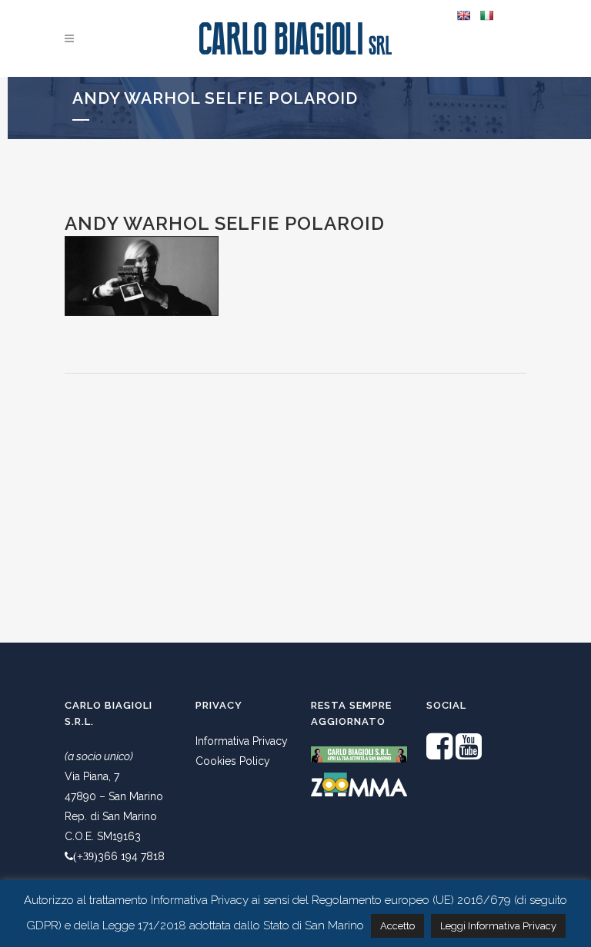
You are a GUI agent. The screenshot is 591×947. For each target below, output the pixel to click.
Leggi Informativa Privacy (498, 926)
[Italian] (486, 15)
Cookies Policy (232, 761)
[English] (463, 15)
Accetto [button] (397, 926)
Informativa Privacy (241, 741)
